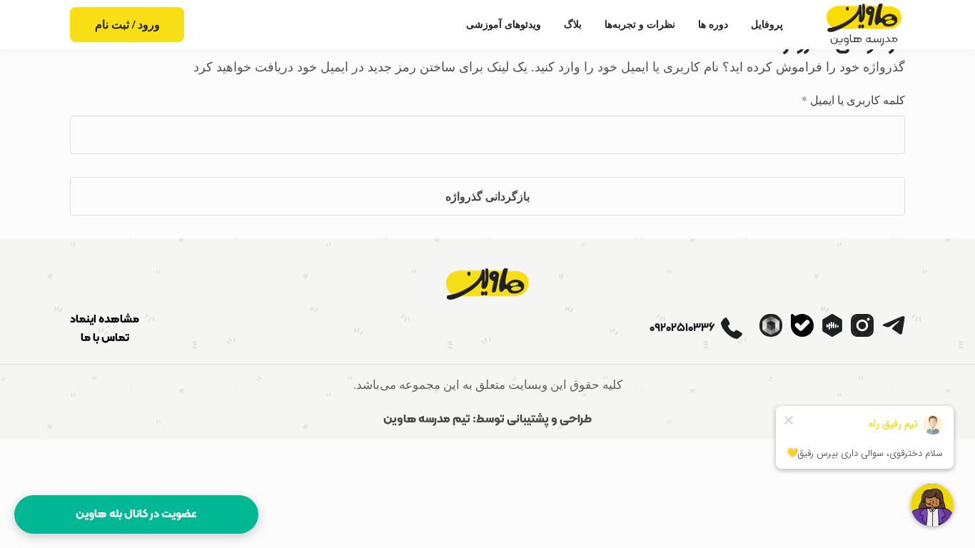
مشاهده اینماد (104, 319)
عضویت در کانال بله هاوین (136, 514)
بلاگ (573, 23)
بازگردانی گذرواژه (487, 196)
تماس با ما (105, 338)
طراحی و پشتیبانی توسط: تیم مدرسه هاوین (487, 419)
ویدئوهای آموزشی (503, 23)
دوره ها (713, 23)
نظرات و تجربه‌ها (640, 23)
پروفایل (767, 23)
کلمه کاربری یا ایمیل (838, 99)
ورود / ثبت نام (127, 24)
